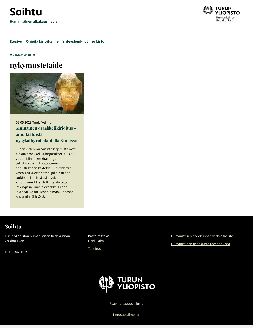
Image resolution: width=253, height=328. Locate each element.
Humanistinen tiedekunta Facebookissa (200, 244)
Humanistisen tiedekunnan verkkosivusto (202, 236)
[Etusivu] (11, 54)
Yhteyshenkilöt (75, 41)
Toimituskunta (99, 248)
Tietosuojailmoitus (126, 314)
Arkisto (98, 41)
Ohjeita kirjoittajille (42, 41)
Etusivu (16, 41)
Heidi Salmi (96, 241)
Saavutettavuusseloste (126, 303)
